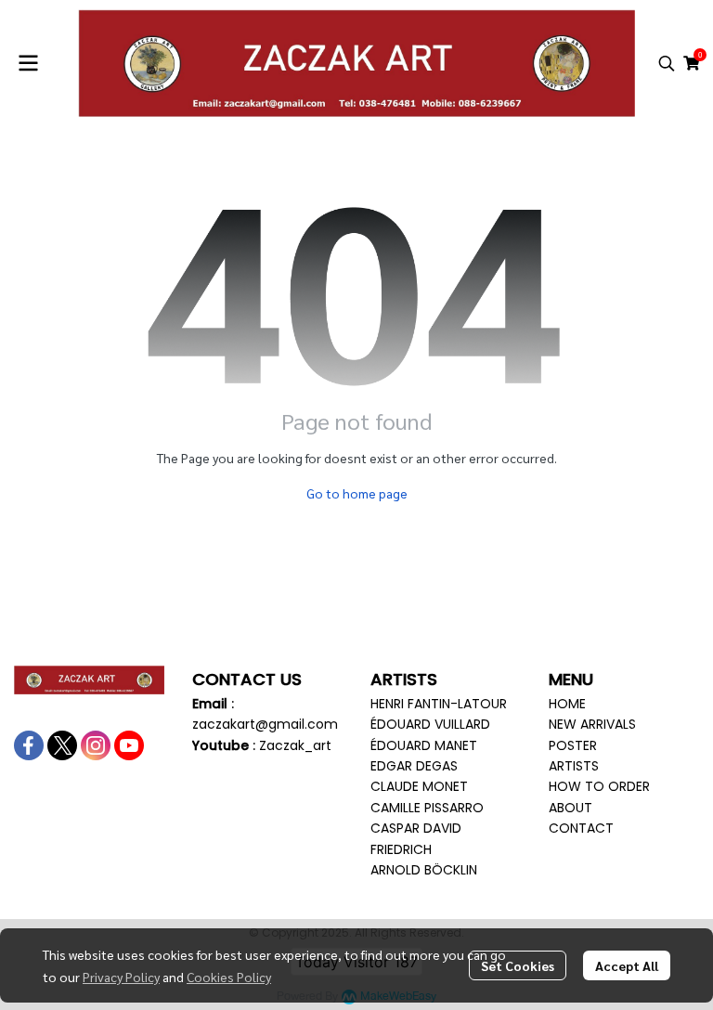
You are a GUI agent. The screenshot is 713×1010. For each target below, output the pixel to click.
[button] (667, 63)
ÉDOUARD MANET (423, 745)
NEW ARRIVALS (592, 724)
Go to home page (357, 493)
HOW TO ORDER (599, 786)
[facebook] (29, 745)
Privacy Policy (121, 976)
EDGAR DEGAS (414, 766)
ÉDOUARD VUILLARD (430, 724)
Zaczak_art (295, 745)
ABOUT (570, 807)
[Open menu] (27, 63)
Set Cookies (517, 965)
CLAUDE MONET (419, 786)
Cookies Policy (229, 976)
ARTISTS (574, 766)
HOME (567, 703)
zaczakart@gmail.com (265, 724)
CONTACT (581, 828)
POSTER (573, 745)
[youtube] (129, 745)
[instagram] (95, 745)
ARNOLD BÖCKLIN (423, 870)
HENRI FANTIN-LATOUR (438, 703)
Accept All (626, 965)
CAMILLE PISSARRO (427, 807)
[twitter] (62, 745)
